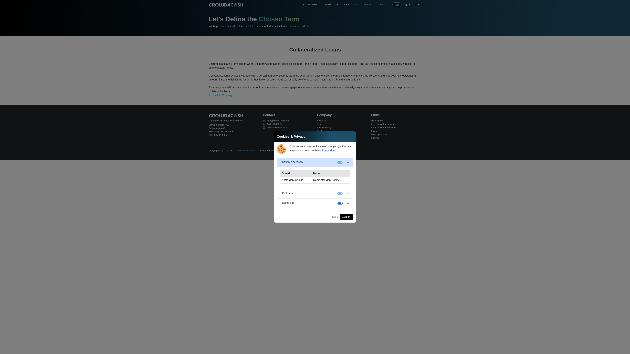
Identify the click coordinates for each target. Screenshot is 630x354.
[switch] (340, 203)
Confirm (346, 216)
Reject (334, 216)
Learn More (329, 150)
